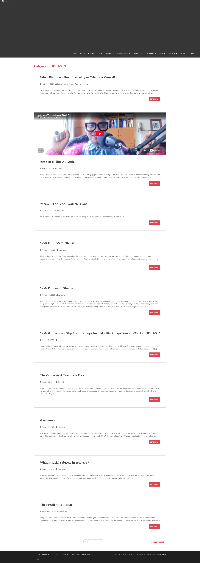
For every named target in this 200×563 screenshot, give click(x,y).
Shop (161, 53)
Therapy (109, 53)
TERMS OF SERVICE (42, 554)
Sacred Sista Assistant (65, 84)
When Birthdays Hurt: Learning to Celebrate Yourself (77, 77)
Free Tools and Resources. (82, 554)
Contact (172, 53)
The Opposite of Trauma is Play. (62, 375)
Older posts (158, 542)
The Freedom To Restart (56, 504)
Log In (65, 554)
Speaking (137, 53)
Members (183, 53)
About (82, 53)
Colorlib (148, 554)
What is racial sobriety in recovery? (64, 462)
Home (74, 53)
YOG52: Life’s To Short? (57, 243)
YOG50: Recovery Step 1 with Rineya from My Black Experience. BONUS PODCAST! (100, 333)
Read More (154, 99)
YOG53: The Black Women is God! (64, 204)
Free (100, 53)
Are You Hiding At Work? (58, 161)
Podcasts (91, 53)
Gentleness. (48, 420)
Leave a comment (83, 84)
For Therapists (122, 53)
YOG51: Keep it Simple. (57, 288)
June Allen (58, 168)
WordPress (162, 554)
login (193, 53)
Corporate (150, 53)
